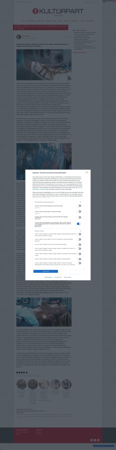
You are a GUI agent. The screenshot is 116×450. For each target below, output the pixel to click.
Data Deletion (48, 277)
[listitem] (58, 202)
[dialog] (58, 225)
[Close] (87, 173)
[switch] (79, 206)
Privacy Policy (67, 277)
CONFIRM (46, 271)
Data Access (58, 277)
